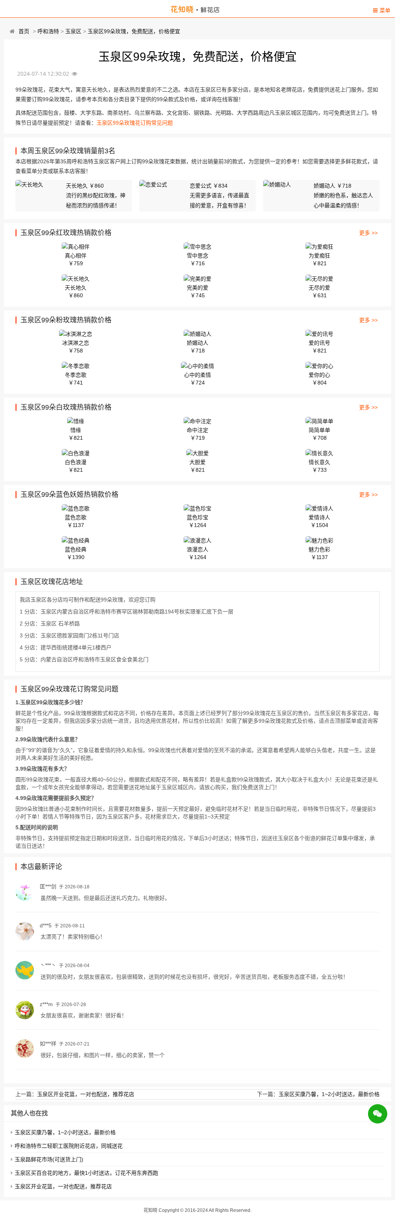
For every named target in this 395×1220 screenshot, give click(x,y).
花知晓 (150, 1210)
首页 (24, 31)
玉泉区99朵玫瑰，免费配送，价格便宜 (134, 31)
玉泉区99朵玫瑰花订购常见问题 (134, 123)
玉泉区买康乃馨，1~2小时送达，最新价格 (329, 1094)
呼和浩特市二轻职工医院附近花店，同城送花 (69, 1146)
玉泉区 (73, 31)
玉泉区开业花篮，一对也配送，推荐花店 (85, 1094)
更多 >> (368, 233)
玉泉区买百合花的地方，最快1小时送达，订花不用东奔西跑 (86, 1173)
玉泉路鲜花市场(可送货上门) (49, 1159)
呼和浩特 (48, 31)
